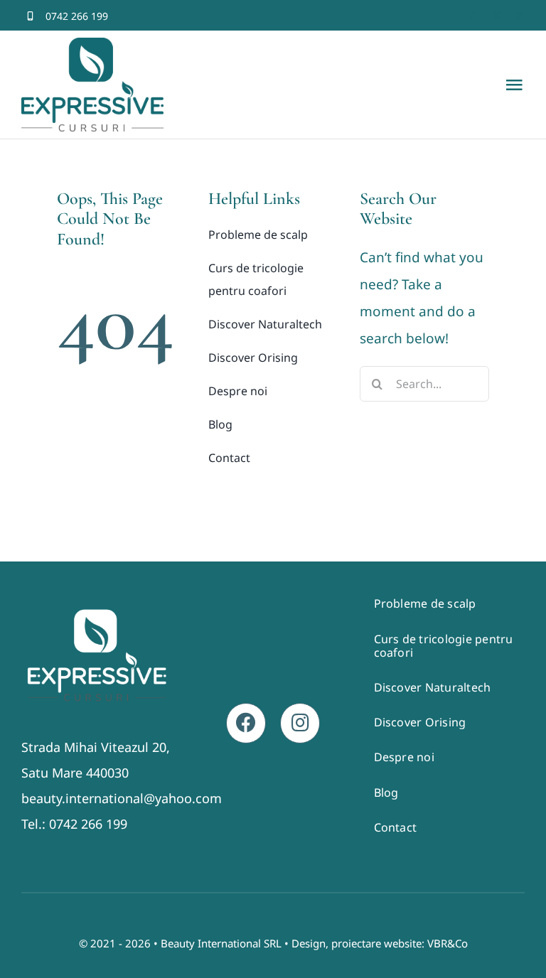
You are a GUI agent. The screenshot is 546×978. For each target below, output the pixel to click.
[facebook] (473, 16)
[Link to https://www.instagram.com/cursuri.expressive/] (300, 723)
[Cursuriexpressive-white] (97, 610)
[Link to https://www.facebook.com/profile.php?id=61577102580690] (246, 723)
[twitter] (496, 16)
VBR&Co (447, 943)
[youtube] (520, 16)
